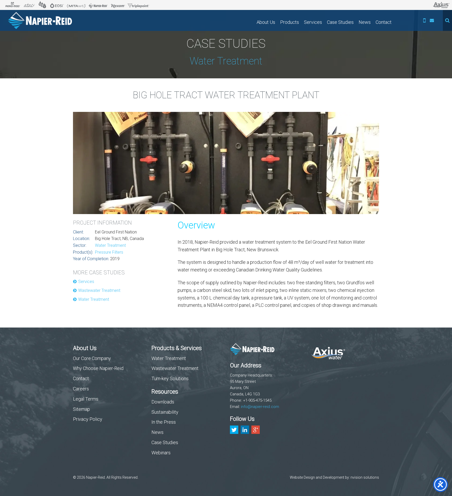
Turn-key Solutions (170, 378)
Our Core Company (92, 358)
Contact (384, 22)
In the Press (163, 422)
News (365, 22)
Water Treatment (110, 245)
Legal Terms (85, 399)
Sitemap (81, 409)
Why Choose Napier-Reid (98, 368)
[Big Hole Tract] (226, 164)
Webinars (161, 452)
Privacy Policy (87, 419)
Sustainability (164, 412)
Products (289, 22)
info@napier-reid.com (260, 406)
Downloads (162, 402)
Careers (81, 388)
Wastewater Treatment (99, 290)
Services (313, 22)
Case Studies (340, 22)
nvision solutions (365, 477)
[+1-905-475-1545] (424, 20)
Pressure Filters (109, 252)
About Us (266, 22)
